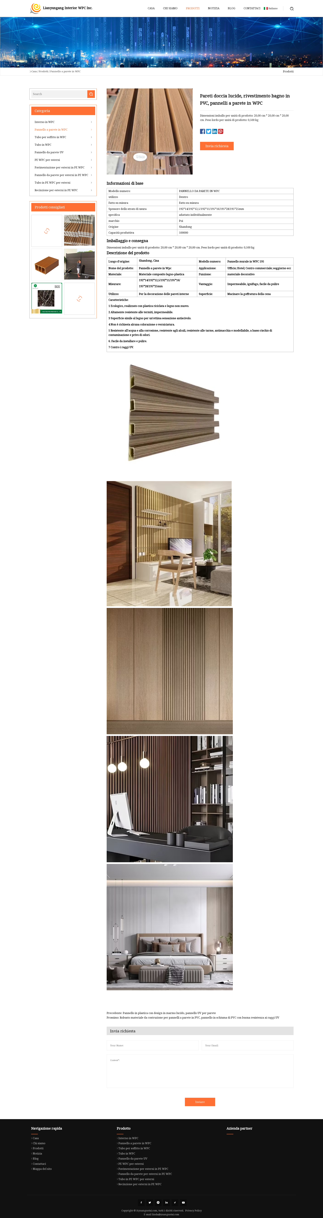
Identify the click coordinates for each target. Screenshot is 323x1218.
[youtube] (183, 1202)
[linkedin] (166, 1202)
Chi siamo (170, 8)
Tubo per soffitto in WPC (50, 137)
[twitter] (149, 1202)
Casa (151, 8)
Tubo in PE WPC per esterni (52, 182)
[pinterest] (158, 1202)
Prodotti (193, 8)
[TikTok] (175, 1202)
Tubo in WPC (43, 145)
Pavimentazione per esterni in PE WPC (59, 167)
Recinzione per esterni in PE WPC (56, 190)
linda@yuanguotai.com (165, 1214)
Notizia (213, 8)
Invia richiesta (216, 146)
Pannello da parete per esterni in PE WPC (61, 175)
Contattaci (252, 8)
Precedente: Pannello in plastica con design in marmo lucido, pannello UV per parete (161, 1013)
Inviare (200, 1102)
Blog (231, 8)
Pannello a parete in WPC (65, 71)
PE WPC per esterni (47, 160)
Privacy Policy (193, 1210)
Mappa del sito (42, 1169)
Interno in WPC (45, 122)
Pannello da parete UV (49, 152)
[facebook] (141, 1202)
